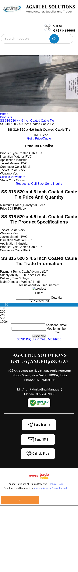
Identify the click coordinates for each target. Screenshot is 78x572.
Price (3, 208)
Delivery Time (9, 278)
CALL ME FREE (51, 339)
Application (7, 243)
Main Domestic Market (15, 281)
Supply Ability (9, 275)
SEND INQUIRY (28, 339)
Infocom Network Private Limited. (50, 488)
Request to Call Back (30, 183)
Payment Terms (10, 271)
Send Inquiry (53, 183)
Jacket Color (8, 230)
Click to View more (12, 176)
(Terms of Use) (55, 484)
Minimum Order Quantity (16, 205)
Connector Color (11, 250)
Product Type (9, 247)
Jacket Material (10, 236)
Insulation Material (12, 240)
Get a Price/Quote (39, 138)
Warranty (6, 233)
